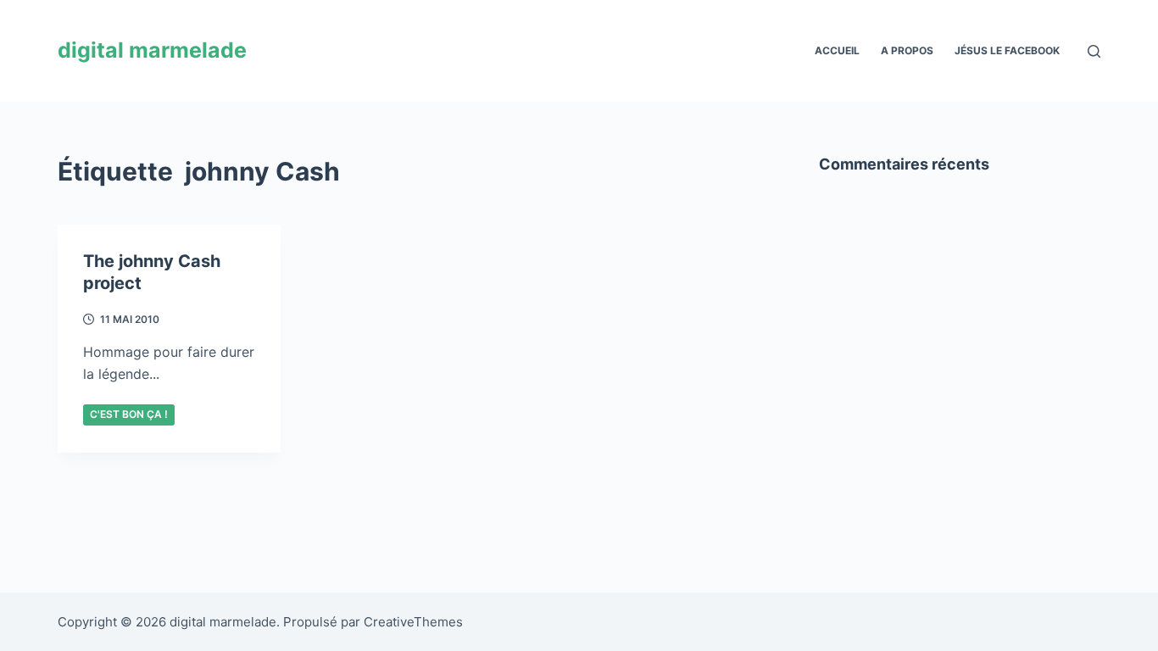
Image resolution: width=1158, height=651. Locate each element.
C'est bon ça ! (129, 414)
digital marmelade (152, 50)
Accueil (837, 50)
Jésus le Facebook (1007, 50)
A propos (907, 50)
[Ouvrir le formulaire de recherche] (1094, 51)
